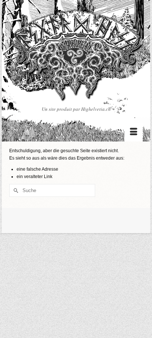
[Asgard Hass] (76, 57)
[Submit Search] (14, 190)
